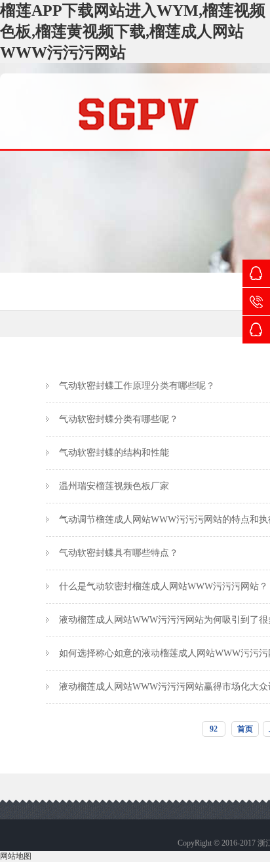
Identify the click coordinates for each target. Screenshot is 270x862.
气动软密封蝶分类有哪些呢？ (118, 419)
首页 (245, 729)
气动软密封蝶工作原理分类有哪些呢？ (137, 386)
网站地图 (15, 856)
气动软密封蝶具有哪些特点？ (118, 553)
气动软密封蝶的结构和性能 (114, 453)
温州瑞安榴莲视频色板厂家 (114, 486)
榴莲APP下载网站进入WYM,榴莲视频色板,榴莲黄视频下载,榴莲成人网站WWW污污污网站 (132, 31)
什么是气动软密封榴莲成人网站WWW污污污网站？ (163, 586)
